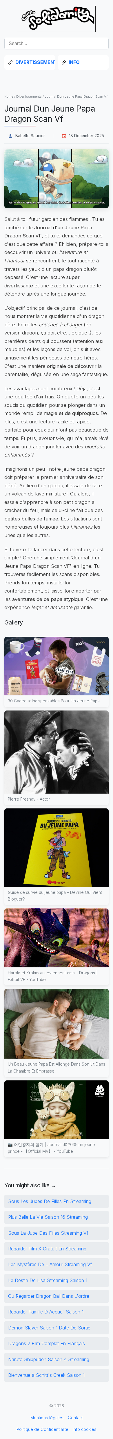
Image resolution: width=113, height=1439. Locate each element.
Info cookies (84, 1429)
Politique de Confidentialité (42, 1429)
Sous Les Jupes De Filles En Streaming (49, 1201)
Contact (75, 1417)
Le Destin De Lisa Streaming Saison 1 (47, 1280)
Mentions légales (46, 1417)
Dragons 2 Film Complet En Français (46, 1343)
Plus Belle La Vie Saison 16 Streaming (48, 1217)
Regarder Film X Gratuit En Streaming (47, 1249)
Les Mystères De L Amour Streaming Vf (50, 1264)
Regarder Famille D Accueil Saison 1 (45, 1312)
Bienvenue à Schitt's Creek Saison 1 (46, 1375)
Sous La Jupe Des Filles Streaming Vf (48, 1233)
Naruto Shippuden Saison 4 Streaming (48, 1359)
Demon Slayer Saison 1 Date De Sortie (49, 1328)
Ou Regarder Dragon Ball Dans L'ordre (48, 1296)
